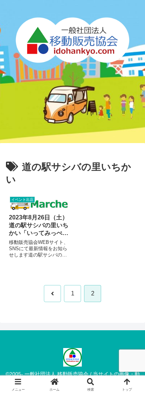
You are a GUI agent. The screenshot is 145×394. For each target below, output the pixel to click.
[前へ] (52, 293)
